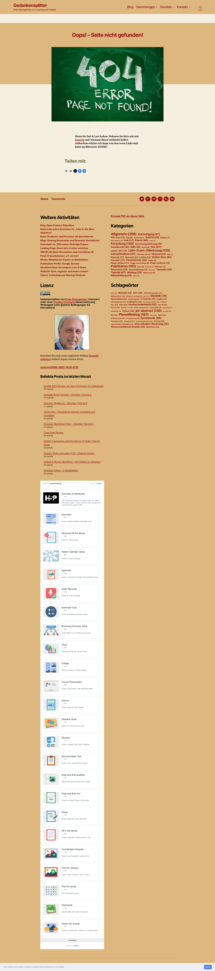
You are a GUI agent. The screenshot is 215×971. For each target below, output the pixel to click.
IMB (135, 246)
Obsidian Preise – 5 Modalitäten (61, 470)
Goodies (166, 7)
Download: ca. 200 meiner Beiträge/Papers (64, 244)
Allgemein (124, 234)
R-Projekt (149, 267)
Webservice (149, 273)
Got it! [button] (208, 967)
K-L (130, 308)
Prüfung (153, 315)
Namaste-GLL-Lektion (138, 257)
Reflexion (160, 267)
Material (159, 254)
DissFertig (133, 299)
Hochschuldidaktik (142, 304)
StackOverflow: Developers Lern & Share (63, 267)
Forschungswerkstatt (151, 302)
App (129, 237)
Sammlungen (145, 7)
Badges (165, 237)
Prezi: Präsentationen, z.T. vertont (59, 256)
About (44, 199)
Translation (129, 321)
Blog (130, 7)
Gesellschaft (120, 247)
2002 (114, 293)
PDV (114, 315)
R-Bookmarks (118, 318)
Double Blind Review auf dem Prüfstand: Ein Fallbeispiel (74, 386)
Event (141, 240)
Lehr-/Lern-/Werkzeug (149, 250)
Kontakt (182, 7)
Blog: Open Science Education (57, 225)
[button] (65, 967)
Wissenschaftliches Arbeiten (128, 327)
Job (123, 308)
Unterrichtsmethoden (144, 321)
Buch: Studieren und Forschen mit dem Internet (66, 236)
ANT (137, 293)
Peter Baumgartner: (76, 299)
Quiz (140, 267)
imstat (146, 247)
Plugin (152, 260)
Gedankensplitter (30, 5)
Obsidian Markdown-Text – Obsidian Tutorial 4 (69, 424)
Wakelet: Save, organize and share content (64, 271)
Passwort (118, 260)
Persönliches (136, 260)
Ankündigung (149, 234)
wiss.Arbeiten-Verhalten (122, 324)
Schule (151, 270)
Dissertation (119, 299)
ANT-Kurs (118, 237)
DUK (129, 240)
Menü (170, 254)
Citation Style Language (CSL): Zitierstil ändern (69, 453)
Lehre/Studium (123, 254)
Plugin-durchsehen (139, 263)
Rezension (119, 269)
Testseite (164, 269)
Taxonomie (58, 199)
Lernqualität (156, 308)
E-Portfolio (148, 299)
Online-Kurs (162, 257)
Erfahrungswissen (118, 302)
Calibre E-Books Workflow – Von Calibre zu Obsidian (72, 461)
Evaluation (134, 302)
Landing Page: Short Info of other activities (64, 248)
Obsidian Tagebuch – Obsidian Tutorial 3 (65, 403)
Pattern (128, 311)
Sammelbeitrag (138, 269)
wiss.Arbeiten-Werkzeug (151, 323)
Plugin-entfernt (160, 263)
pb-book (167, 311)
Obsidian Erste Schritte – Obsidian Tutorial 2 (67, 394)
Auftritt (152, 237)
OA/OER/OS (116, 311)
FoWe (164, 302)
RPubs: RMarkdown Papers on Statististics (64, 259)
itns (156, 246)
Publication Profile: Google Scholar (59, 263)
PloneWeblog (134, 314)
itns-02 (115, 308)
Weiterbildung (121, 275)
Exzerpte (152, 241)
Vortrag (159, 321)
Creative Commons (64, 302)
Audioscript (139, 237)
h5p (123, 305)
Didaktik (158, 295)
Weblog (134, 272)
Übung (136, 276)
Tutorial (118, 272)
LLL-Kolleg (167, 308)
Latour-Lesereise (141, 308)
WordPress (152, 327)
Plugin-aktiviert (120, 263)
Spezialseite (150, 318)
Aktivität (125, 292)
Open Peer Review (53, 432)
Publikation (123, 266)
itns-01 (162, 305)
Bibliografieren (118, 296)
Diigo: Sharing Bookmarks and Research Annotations (70, 240)
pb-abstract (148, 311)
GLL (114, 305)
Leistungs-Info (143, 254)
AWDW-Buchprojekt (153, 293)
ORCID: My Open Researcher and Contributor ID (67, 252)
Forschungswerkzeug (148, 244)
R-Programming (132, 318)
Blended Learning (134, 296)
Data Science (117, 241)
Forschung (122, 243)
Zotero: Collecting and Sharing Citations (62, 275)
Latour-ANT (119, 250)
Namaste (117, 257)
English (162, 299)
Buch (146, 296)
